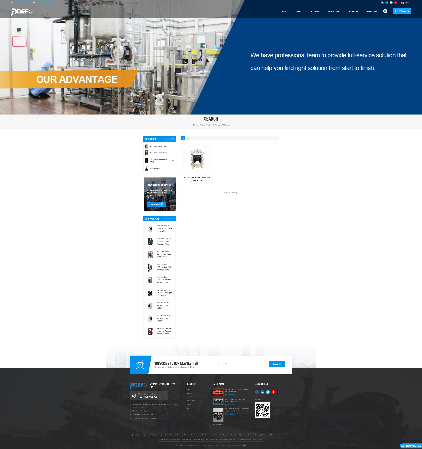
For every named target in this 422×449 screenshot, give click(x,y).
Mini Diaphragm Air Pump (228, 435)
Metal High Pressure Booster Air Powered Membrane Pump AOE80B (164, 331)
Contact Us (155, 204)
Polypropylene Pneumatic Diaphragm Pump (252, 435)
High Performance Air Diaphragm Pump (250, 439)
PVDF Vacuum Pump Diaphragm (278, 435)
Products (298, 11)
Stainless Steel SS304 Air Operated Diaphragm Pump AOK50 (164, 280)
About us (315, 11)
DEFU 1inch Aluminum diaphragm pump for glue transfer (235, 400)
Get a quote (400, 11)
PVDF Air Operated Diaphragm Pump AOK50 (197, 179)
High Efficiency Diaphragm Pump (192, 439)
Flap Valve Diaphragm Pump (158, 161)
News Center (371, 11)
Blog (188, 408)
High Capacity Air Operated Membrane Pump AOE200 (164, 254)
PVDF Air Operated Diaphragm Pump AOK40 (163, 318)
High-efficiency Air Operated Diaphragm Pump (220, 439)
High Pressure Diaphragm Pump (152, 435)
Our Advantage (333, 11)
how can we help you (159, 185)
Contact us (353, 11)
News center (191, 401)
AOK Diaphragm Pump (158, 146)
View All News (217, 425)
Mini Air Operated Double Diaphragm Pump (204, 435)
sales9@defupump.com (49, 3)
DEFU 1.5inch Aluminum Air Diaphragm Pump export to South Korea (237, 410)
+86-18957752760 (24, 3)
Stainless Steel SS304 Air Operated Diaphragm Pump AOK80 (164, 267)
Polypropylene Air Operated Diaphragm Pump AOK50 (164, 228)
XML (223, 445)
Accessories (155, 168)
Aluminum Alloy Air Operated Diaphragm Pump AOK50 (164, 292)
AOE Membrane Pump (158, 153)
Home (283, 11)
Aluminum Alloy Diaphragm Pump (169, 439)
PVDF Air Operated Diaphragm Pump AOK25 (163, 305)
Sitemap (218, 445)
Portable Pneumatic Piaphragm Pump (176, 435)
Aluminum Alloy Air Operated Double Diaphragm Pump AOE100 (164, 242)
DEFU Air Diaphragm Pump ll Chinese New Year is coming (236, 390)
